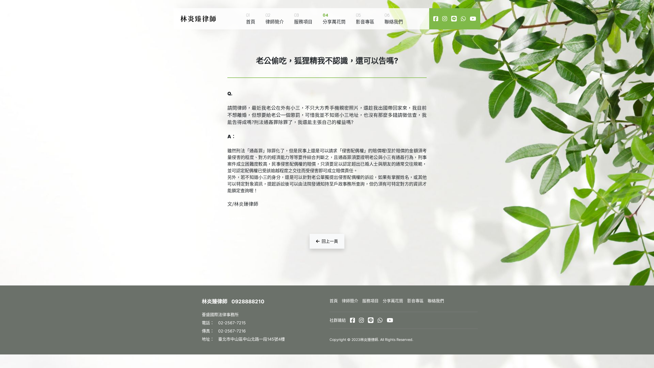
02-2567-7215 (232, 322)
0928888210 (247, 301)
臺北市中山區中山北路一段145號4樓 (251, 339)
